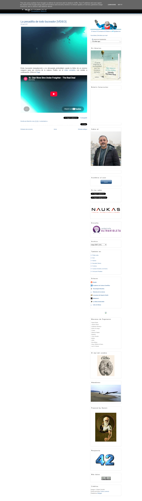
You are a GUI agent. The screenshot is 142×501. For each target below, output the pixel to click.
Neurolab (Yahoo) (96, 263)
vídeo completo (69, 70)
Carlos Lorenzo (104, 491)
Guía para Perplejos (97, 271)
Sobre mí (109, 31)
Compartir (83, 118)
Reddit (95, 282)
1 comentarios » (43, 121)
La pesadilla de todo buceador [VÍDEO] (43, 21)
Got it (120, 4)
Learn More (112, 4)
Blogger (100, 493)
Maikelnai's (96, 298)
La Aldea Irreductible (98, 301)
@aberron (117, 31)
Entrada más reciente (27, 129)
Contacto (101, 31)
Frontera (94, 266)
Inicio (55, 129)
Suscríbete (94, 35)
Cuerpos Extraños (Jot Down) (99, 268)
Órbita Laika (95, 255)
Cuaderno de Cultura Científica (101, 285)
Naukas (94, 260)
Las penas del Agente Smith (100, 295)
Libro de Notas (97, 304)
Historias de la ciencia (99, 292)
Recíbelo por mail (102, 35)
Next (93, 258)
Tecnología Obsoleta (98, 288)
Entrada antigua (82, 129)
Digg (38, 72)
